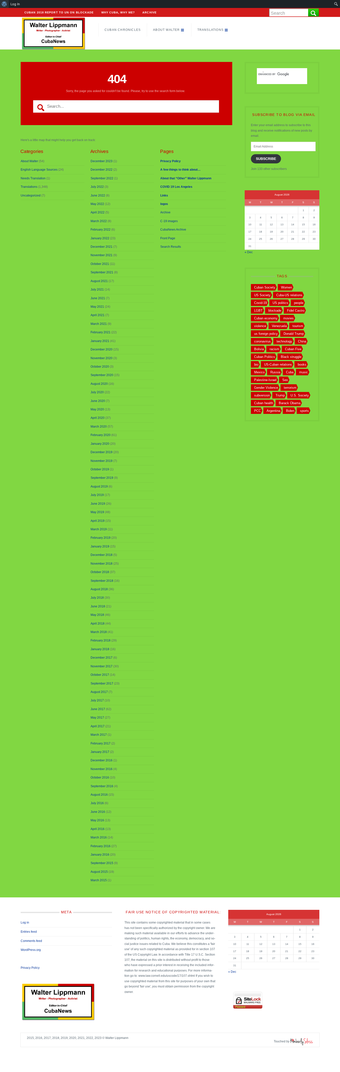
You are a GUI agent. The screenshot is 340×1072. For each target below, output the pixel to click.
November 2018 (102, 563)
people (298, 303)
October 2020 (100, 366)
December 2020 (102, 349)
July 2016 (97, 803)
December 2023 (102, 161)
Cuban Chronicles (123, 30)
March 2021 (99, 324)
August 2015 (99, 872)
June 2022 (98, 195)
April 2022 (98, 212)
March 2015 (99, 880)
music (303, 372)
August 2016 (99, 794)
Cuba (289, 372)
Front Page (167, 238)
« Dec (249, 252)
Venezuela (279, 326)
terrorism (290, 388)
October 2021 (100, 264)
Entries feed (29, 931)
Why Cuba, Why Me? (118, 12)
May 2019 (97, 512)
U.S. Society (299, 395)
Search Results (170, 246)
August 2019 (99, 486)
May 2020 (97, 409)
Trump (280, 395)
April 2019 (98, 521)
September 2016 (102, 786)
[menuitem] (4, 4)
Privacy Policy (30, 968)
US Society (262, 295)
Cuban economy (266, 318)
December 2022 (102, 169)
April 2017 (98, 726)
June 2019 (98, 503)
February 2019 (101, 537)
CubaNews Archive (173, 229)
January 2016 (100, 854)
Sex (285, 380)
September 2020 (102, 375)
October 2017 (100, 675)
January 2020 (100, 443)
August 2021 (99, 281)
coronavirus (262, 341)
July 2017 (97, 700)
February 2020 (101, 435)
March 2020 (99, 426)
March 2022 (99, 221)
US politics (280, 303)
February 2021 (101, 332)
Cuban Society (264, 287)
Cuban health (263, 403)
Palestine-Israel (265, 380)
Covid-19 (260, 303)
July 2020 (97, 392)
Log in (25, 922)
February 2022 (101, 229)
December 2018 (102, 555)
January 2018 (100, 649)
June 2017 (98, 709)
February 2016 (101, 846)
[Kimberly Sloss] (301, 1041)
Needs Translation (33, 178)
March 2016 (99, 837)
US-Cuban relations (278, 364)
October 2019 (100, 469)
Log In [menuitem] (15, 4)
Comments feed (31, 941)
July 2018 (97, 597)
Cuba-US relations (289, 295)
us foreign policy (266, 334)
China (302, 341)
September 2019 (102, 478)
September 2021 (102, 272)
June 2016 (98, 812)
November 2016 (102, 769)
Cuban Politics (264, 357)
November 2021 (102, 255)
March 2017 (99, 734)
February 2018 (101, 640)
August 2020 (99, 384)
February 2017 (101, 743)
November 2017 (102, 666)
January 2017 (100, 752)
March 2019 (99, 529)
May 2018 (97, 615)
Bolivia (259, 349)
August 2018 (99, 589)
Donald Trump (293, 334)
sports (304, 411)
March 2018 (99, 632)
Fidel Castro (295, 310)
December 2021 (102, 246)
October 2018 (100, 572)
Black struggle (291, 357)
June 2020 (98, 401)
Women (286, 287)
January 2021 (100, 341)
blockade (274, 310)
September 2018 (102, 581)
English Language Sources (39, 169)
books (302, 364)
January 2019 (100, 546)
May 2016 (97, 820)
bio (256, 364)
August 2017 (99, 692)
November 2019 (102, 461)
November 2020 (102, 358)
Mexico (259, 372)
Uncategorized (31, 195)
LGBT (258, 310)
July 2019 (97, 495)
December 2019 (102, 452)
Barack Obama (289, 403)
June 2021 (98, 298)
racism (274, 349)
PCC (257, 411)
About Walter (166, 30)
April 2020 (98, 418)
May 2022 (97, 204)
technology (284, 341)
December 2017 (102, 657)
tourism (297, 326)
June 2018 (98, 606)
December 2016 (102, 760)
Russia (275, 372)
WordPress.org (31, 950)
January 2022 (100, 238)
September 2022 (102, 178)
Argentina (273, 411)
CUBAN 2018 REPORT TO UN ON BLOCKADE (59, 12)
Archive (149, 12)
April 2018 (98, 623)
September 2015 (102, 863)
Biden (290, 411)
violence (260, 326)
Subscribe (266, 159)
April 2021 (98, 315)
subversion (262, 395)
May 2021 (97, 306)
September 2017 (102, 683)
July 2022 (97, 187)
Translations (210, 30)
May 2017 (97, 717)
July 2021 (97, 289)
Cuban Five (293, 349)
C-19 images (169, 221)
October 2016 (100, 777)
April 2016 (98, 829)
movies (288, 318)
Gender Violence (266, 388)
